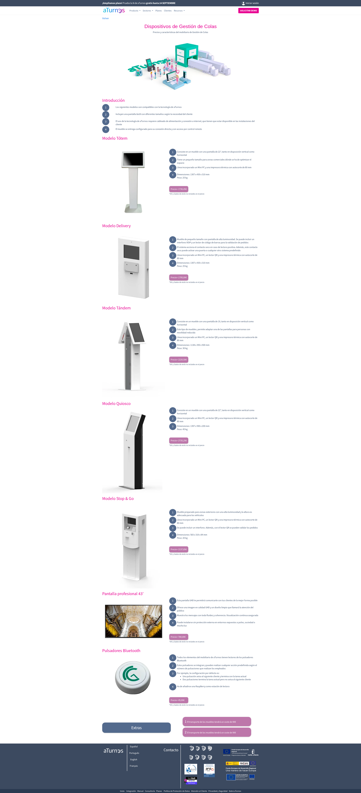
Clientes (168, 10)
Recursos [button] (178, 10)
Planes (158, 10)
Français (134, 765)
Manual (140, 791)
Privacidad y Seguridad (217, 791)
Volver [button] (105, 18)
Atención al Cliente (199, 791)
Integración (131, 791)
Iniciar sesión (252, 3)
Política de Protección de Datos (177, 791)
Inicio (122, 791)
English (133, 759)
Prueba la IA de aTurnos (138, 3)
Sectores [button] (147, 10)
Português (134, 753)
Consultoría (150, 791)
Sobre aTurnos (235, 791)
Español (134, 746)
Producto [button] (134, 10)
